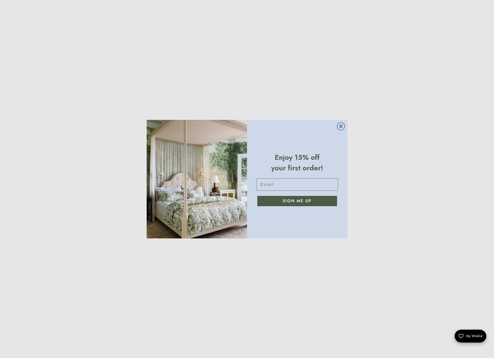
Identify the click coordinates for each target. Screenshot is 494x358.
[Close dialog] (341, 126)
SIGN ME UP (297, 201)
